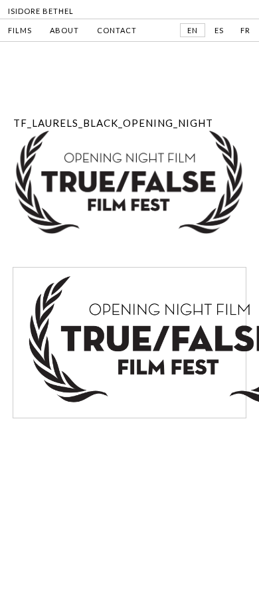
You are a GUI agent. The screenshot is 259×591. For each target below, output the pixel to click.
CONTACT (117, 30)
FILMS (20, 30)
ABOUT (64, 30)
